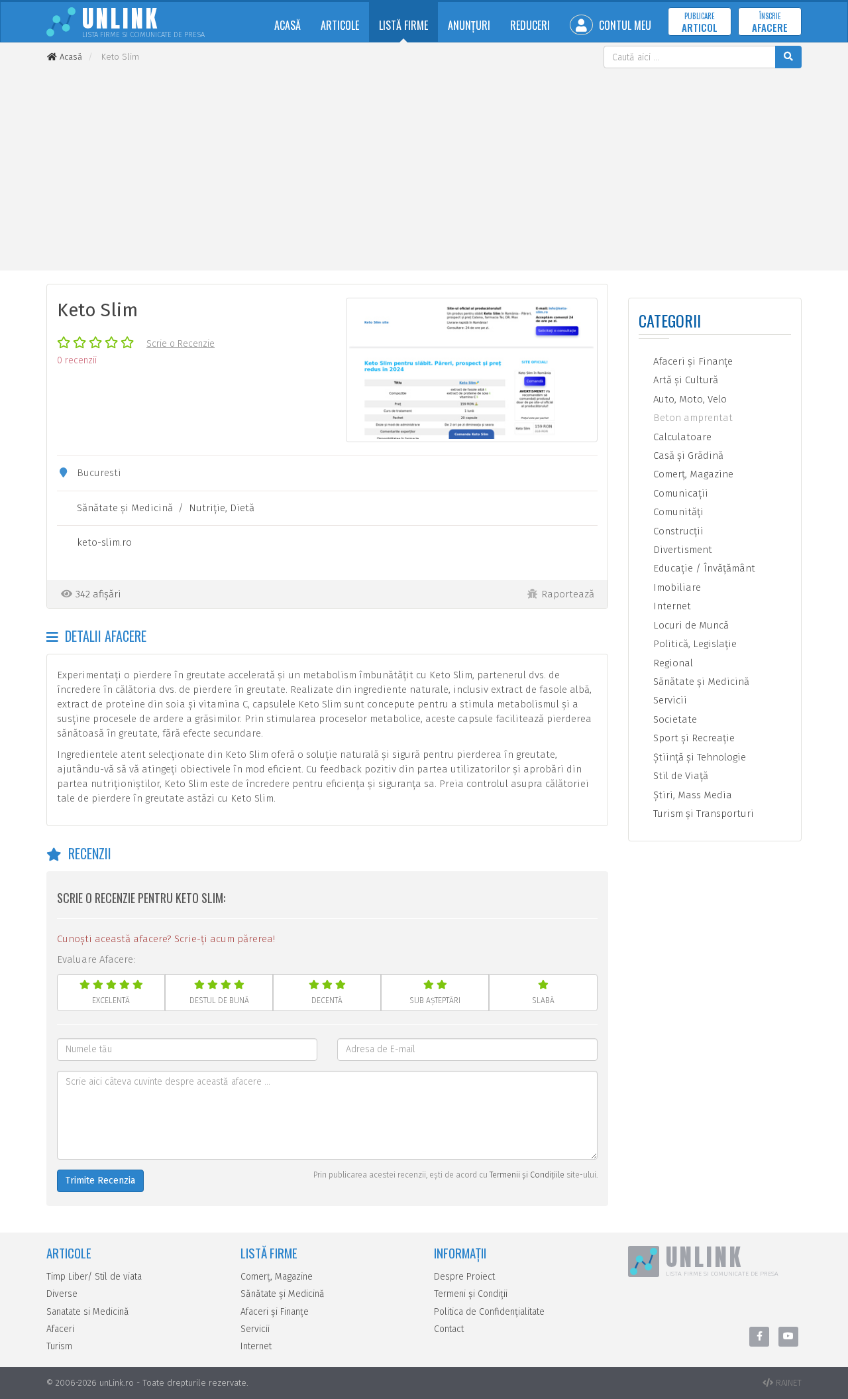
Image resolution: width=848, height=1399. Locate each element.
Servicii (669, 700)
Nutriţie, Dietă (221, 508)
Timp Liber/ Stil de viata (94, 1276)
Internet (671, 606)
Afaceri (60, 1329)
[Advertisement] (424, 168)
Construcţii (677, 531)
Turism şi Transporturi (702, 814)
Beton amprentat (692, 418)
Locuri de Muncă (690, 625)
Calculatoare (681, 437)
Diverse (62, 1294)
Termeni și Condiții (470, 1294)
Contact (449, 1329)
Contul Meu (623, 25)
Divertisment (681, 550)
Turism (59, 1346)
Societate (674, 719)
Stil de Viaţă (679, 776)
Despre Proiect (464, 1276)
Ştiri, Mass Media (691, 795)
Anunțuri (469, 25)
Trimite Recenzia (100, 1180)
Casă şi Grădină (687, 455)
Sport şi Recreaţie (693, 738)
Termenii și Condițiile (527, 1175)
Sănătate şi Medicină (125, 508)
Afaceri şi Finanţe (692, 361)
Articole (340, 25)
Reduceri (530, 25)
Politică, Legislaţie (694, 644)
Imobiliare (676, 587)
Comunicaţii (679, 493)
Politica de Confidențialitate (489, 1311)
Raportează (567, 594)
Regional (672, 663)
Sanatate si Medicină (87, 1311)
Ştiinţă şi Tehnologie (698, 757)
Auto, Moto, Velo (689, 399)
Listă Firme (403, 25)
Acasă (287, 25)
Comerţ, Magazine (692, 474)
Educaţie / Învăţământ (703, 568)
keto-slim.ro (104, 542)
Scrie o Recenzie (180, 343)
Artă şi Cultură (684, 380)
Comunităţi (677, 512)
